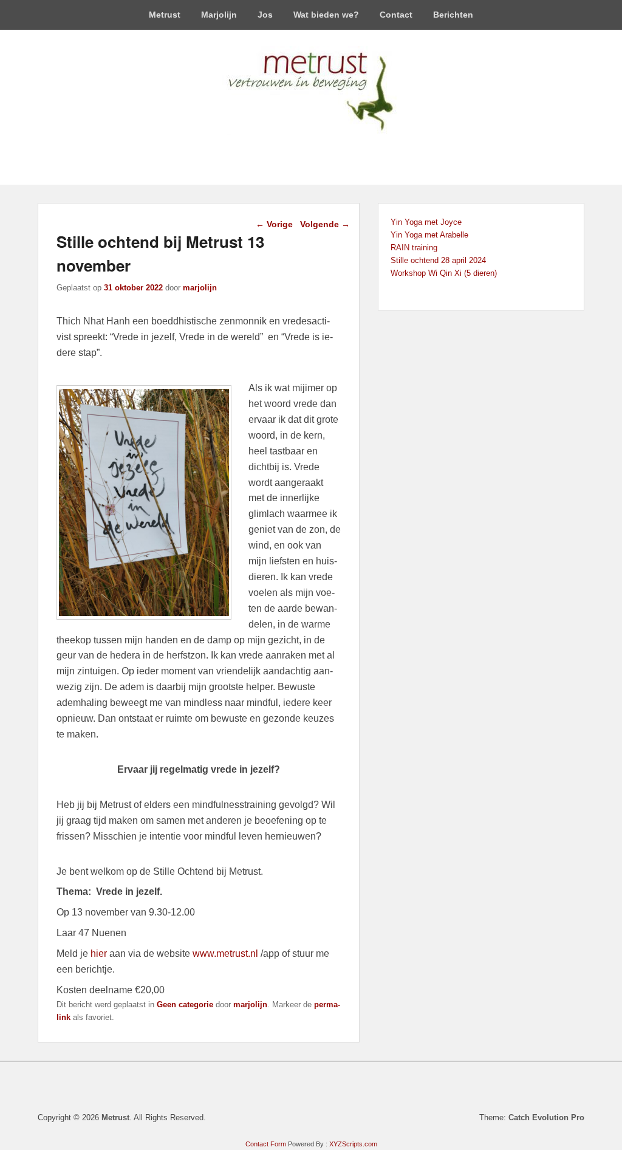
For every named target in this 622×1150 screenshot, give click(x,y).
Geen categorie (185, 1004)
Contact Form (265, 1144)
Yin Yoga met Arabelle (429, 234)
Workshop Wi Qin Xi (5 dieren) (444, 273)
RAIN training (414, 247)
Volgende (325, 224)
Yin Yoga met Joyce (426, 222)
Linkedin (297, 150)
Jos (265, 14)
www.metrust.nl (225, 953)
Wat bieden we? (326, 14)
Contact (396, 14)
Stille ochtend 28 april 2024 (438, 260)
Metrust (164, 14)
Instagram (351, 150)
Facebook (271, 150)
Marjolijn (219, 14)
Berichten (453, 14)
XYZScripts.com (353, 1144)
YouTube (324, 150)
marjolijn (200, 287)
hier (99, 953)
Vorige (274, 224)
